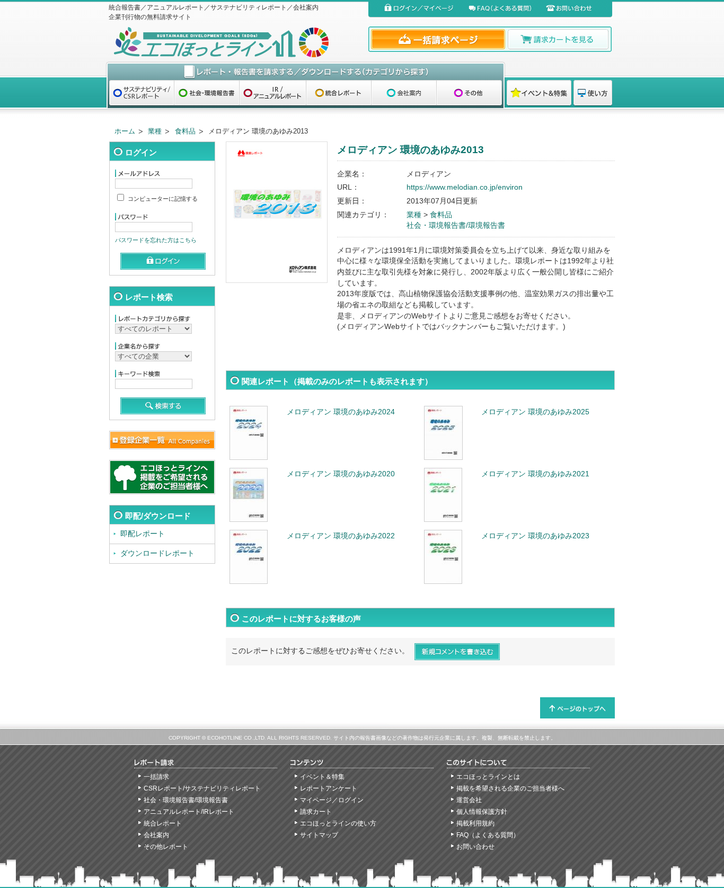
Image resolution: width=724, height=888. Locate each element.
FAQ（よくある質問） (487, 835)
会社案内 (156, 835)
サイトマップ (319, 835)
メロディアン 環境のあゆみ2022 (341, 536)
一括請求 (156, 776)
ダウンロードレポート (157, 553)
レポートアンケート (328, 788)
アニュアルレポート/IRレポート (189, 811)
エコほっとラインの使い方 (338, 823)
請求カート (316, 811)
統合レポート (163, 823)
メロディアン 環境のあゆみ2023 (535, 536)
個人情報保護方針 (481, 811)
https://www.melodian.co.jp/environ (465, 187)
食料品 (185, 131)
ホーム (124, 131)
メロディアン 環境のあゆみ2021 (535, 474)
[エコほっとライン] (236, 42)
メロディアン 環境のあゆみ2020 (341, 474)
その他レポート (166, 846)
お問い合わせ (475, 846)
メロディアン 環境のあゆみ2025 (535, 412)
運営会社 (469, 800)
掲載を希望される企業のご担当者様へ (510, 788)
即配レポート (142, 534)
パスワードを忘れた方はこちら (156, 240)
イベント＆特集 (322, 776)
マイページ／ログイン (332, 800)
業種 (155, 131)
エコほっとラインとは (488, 776)
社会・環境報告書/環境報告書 (456, 225)
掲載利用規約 (475, 823)
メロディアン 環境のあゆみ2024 (341, 412)
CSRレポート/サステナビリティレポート (202, 788)
